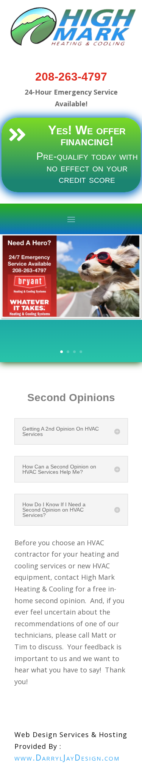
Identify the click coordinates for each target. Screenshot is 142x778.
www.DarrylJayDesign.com (67, 757)
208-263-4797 (71, 76)
